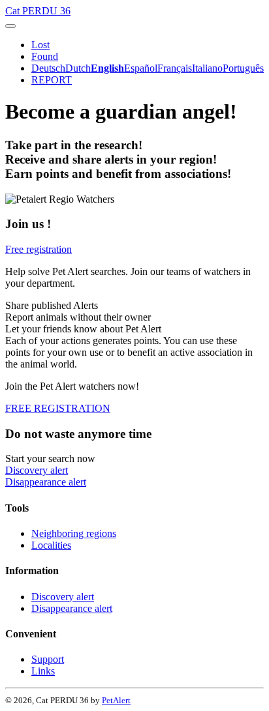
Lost (40, 44)
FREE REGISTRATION (57, 408)
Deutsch (48, 68)
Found (44, 56)
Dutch (78, 68)
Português (243, 68)
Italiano (207, 68)
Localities (51, 545)
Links (43, 670)
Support (47, 659)
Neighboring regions (73, 533)
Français (174, 68)
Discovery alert (36, 470)
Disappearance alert (45, 481)
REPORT (51, 79)
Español (140, 68)
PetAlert (116, 700)
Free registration (38, 249)
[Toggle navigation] (10, 26)
